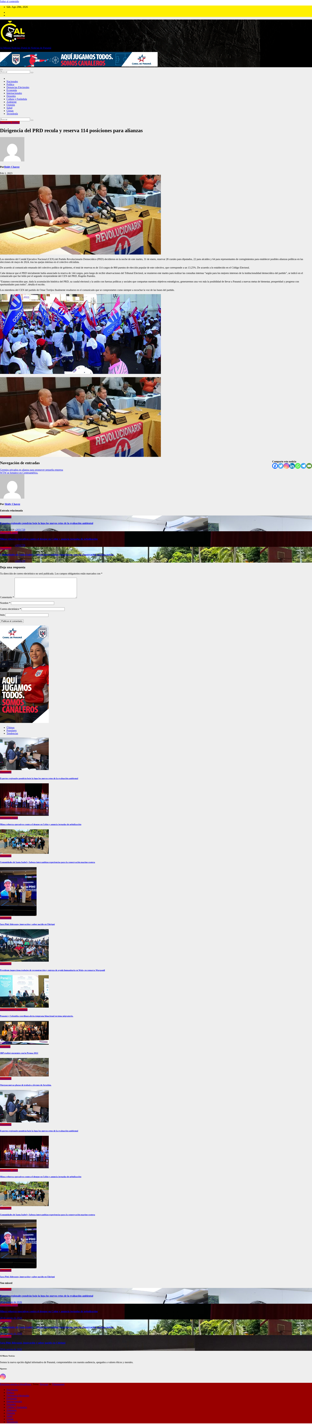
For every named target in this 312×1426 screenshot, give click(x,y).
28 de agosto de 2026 (11, 1302)
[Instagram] (286, 466)
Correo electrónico (10, 609)
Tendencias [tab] (12, 733)
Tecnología (12, 113)
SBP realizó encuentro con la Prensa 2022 (19, 1053)
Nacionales (12, 81)
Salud (9, 107)
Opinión (10, 104)
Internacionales (14, 93)
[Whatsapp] (298, 466)
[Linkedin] (292, 466)
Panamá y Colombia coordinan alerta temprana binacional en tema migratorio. (36, 1016)
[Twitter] (281, 466)
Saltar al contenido (9, 1)
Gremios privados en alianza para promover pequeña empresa (31, 469)
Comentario (7, 597)
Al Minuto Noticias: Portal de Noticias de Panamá (25, 47)
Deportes (11, 96)
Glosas (9, 110)
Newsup (44, 1384)
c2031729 (20, 529)
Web (2, 615)
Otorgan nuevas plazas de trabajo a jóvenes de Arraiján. (25, 1085)
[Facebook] (275, 466)
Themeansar (58, 1384)
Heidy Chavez (12, 167)
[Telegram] (303, 466)
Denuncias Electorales (17, 87)
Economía (11, 90)
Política (10, 84)
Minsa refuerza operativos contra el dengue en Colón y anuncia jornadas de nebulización (49, 539)
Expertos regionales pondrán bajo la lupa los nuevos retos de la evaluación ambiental (46, 523)
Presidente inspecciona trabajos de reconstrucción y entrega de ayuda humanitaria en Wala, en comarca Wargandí (52, 970)
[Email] (309, 466)
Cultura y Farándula (16, 99)
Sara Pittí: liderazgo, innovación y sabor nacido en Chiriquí (27, 924)
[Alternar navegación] (1, 69)
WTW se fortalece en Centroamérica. (19, 472)
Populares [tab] (11, 730)
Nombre (5, 603)
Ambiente (11, 102)
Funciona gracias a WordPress (16, 1384)
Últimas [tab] (10, 727)
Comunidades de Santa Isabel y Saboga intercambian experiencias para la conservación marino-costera (56, 554)
